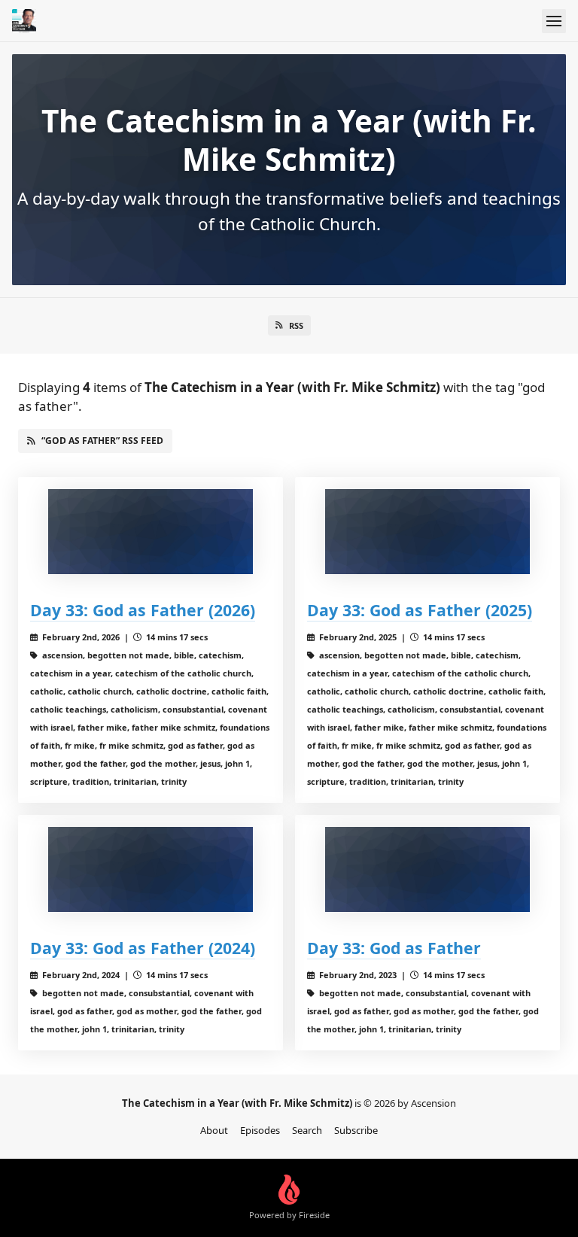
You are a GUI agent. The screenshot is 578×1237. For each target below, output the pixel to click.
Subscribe (356, 1130)
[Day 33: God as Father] (427, 869)
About (214, 1130)
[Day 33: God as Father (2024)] (150, 869)
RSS (296, 325)
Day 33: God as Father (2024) (142, 948)
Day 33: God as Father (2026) (142, 610)
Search (307, 1130)
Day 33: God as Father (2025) (419, 610)
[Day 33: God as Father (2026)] (150, 531)
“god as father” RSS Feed (102, 440)
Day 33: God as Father (394, 948)
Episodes (260, 1130)
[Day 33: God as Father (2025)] (427, 531)
